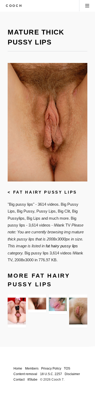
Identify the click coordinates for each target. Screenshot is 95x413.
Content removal (25, 374)
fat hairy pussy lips (45, 192)
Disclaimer (72, 374)
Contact (19, 379)
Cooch (14, 5)
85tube (32, 379)
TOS (67, 368)
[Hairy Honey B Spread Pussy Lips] (17, 311)
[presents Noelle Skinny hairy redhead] (78, 311)
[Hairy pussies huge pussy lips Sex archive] (58, 304)
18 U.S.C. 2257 (51, 374)
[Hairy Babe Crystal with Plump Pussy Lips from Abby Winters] (37, 303)
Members (32, 368)
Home (17, 368)
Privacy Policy (51, 368)
